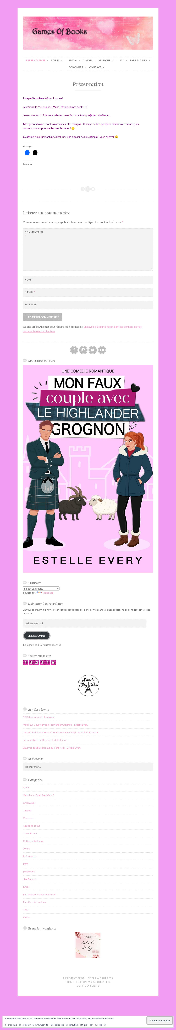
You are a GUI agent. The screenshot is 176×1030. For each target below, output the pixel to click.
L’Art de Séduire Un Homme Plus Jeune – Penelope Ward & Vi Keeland (60, 732)
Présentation (35, 60)
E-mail (30, 292)
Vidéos (27, 917)
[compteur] (39, 664)
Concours (76, 67)
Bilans (26, 787)
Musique (105, 60)
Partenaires (138, 60)
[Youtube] (102, 350)
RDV (71, 60)
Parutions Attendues (34, 902)
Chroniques (29, 802)
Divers (26, 848)
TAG (25, 909)
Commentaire (33, 234)
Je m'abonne (37, 635)
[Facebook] (74, 350)
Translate (48, 592)
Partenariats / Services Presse (39, 894)
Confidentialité (88, 985)
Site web (31, 304)
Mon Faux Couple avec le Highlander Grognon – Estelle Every (55, 724)
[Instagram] (83, 350)
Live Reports (30, 879)
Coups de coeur (31, 825)
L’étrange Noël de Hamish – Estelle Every (44, 739)
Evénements (30, 856)
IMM (25, 863)
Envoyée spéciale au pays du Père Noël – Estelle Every (52, 747)
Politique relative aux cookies (92, 1024)
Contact (95, 67)
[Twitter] (93, 350)
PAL (121, 60)
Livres (55, 60)
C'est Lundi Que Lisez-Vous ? (38, 795)
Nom (29, 279)
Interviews (29, 871)
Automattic (101, 982)
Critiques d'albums (33, 840)
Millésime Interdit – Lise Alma (38, 717)
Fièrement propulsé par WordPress (88, 978)
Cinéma (88, 60)
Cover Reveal (30, 833)
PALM (26, 886)
